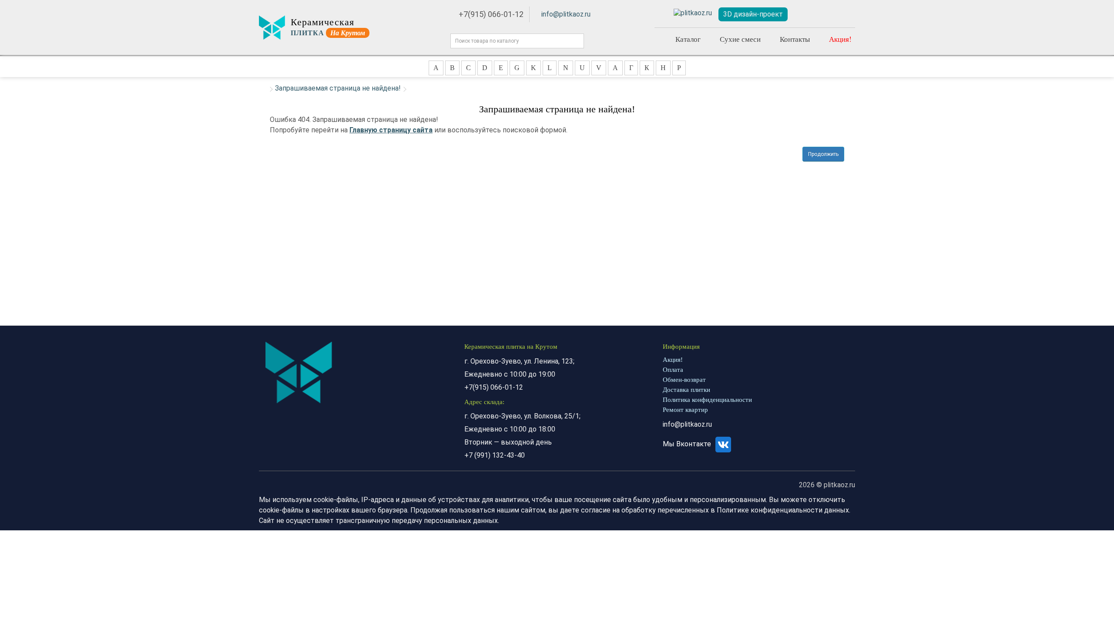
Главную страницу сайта (391, 130)
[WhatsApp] (661, 13)
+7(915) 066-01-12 (491, 14)
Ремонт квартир (685, 409)
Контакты (795, 39)
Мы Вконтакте (688, 444)
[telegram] (693, 13)
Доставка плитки (686, 389)
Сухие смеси (740, 39)
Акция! (840, 39)
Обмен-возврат (684, 379)
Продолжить (823, 154)
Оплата (673, 369)
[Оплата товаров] (823, 14)
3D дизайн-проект (753, 14)
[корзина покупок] (844, 14)
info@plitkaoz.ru (566, 14)
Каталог (688, 39)
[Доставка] (803, 14)
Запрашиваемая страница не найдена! (338, 88)
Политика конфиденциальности (707, 399)
